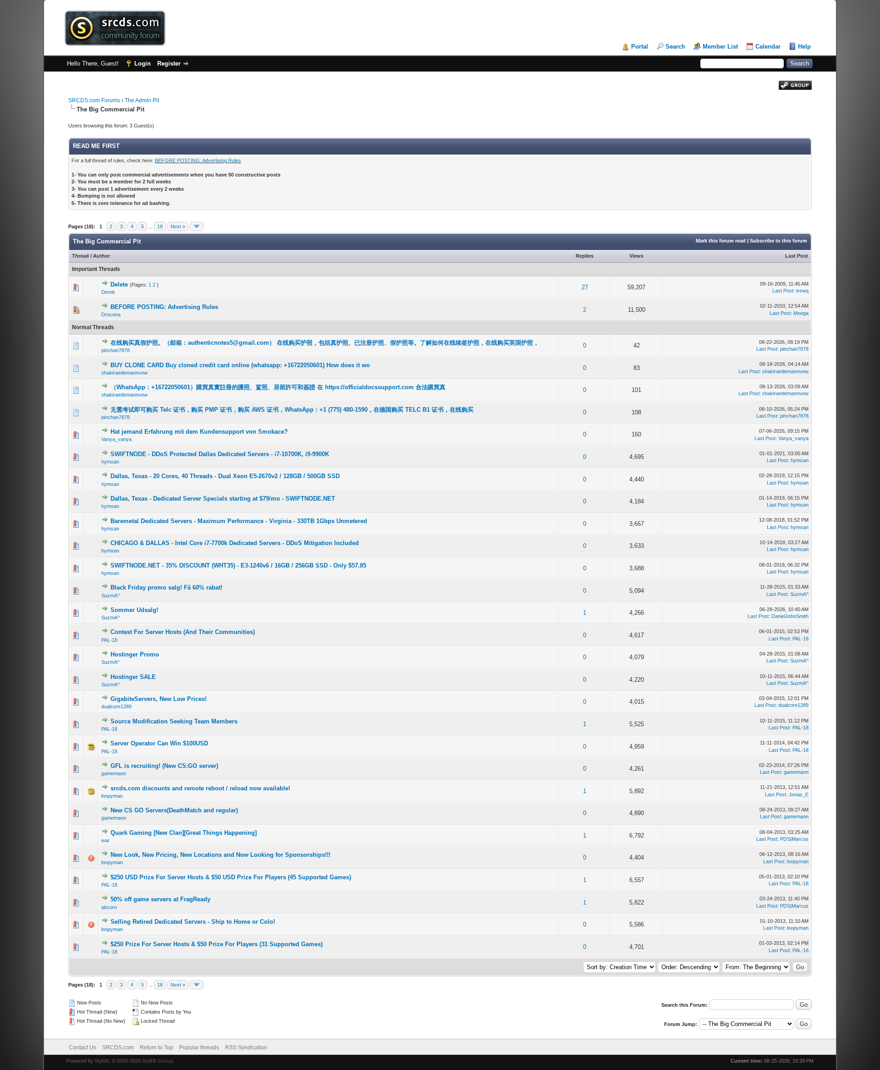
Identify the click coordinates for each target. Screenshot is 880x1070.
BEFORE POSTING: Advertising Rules (198, 160)
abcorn (109, 907)
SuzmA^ (110, 595)
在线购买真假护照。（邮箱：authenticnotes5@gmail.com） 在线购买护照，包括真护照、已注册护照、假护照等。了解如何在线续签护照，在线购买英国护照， (324, 342)
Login (142, 63)
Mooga (800, 313)
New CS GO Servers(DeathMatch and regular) (174, 810)
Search (675, 46)
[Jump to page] (197, 226)
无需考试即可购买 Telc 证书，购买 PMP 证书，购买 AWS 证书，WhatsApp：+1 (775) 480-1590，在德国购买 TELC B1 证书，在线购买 (291, 409)
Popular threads (199, 1047)
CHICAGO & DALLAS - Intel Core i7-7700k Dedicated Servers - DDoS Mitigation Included (234, 543)
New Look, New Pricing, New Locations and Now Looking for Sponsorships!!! (220, 854)
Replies (585, 256)
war (105, 840)
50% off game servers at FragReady (160, 899)
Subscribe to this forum (778, 240)
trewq (802, 290)
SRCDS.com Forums (94, 100)
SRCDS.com (118, 1047)
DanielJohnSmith (789, 616)
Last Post (796, 256)
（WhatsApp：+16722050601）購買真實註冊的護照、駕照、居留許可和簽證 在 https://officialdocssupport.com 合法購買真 (278, 387)
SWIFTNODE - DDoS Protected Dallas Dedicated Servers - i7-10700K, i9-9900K (219, 454)
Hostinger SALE (133, 676)
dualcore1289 (116, 706)
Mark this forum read (721, 240)
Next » (177, 226)
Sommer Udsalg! (134, 610)
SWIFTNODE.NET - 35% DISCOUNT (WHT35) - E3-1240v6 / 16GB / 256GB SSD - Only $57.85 (238, 565)
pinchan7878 (115, 350)
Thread (80, 256)
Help (804, 46)
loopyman (112, 796)
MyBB (102, 1061)
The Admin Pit (142, 100)
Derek (108, 292)
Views (636, 256)
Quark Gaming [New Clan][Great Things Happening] (183, 832)
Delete (119, 284)
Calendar (768, 46)
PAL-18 (109, 640)
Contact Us (82, 1047)
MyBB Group (157, 1061)
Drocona (111, 314)
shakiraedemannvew (124, 372)
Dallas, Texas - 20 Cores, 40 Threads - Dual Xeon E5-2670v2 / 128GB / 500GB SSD (225, 476)
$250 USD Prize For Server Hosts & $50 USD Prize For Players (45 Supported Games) (230, 877)
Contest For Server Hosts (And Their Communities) (182, 632)
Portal (639, 46)
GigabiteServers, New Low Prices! (158, 698)
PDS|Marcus (794, 839)
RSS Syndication (246, 1047)
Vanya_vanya (116, 439)
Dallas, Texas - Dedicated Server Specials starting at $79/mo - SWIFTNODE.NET (222, 498)
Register (169, 63)
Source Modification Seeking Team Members (173, 721)
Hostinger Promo (134, 654)
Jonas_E (798, 794)
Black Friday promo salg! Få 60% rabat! (166, 587)
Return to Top (156, 1047)
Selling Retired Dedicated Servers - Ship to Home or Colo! (192, 921)
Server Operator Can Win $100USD (159, 743)
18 (160, 226)
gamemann (113, 773)
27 (585, 287)
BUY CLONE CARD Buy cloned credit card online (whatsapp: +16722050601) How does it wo (240, 365)
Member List (720, 46)
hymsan (110, 461)
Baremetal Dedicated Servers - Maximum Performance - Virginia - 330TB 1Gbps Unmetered (238, 521)
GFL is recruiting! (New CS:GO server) (164, 765)
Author (101, 256)
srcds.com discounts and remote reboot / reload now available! (200, 788)
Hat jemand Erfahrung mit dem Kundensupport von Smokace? (199, 431)
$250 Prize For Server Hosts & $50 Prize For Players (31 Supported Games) (216, 944)
